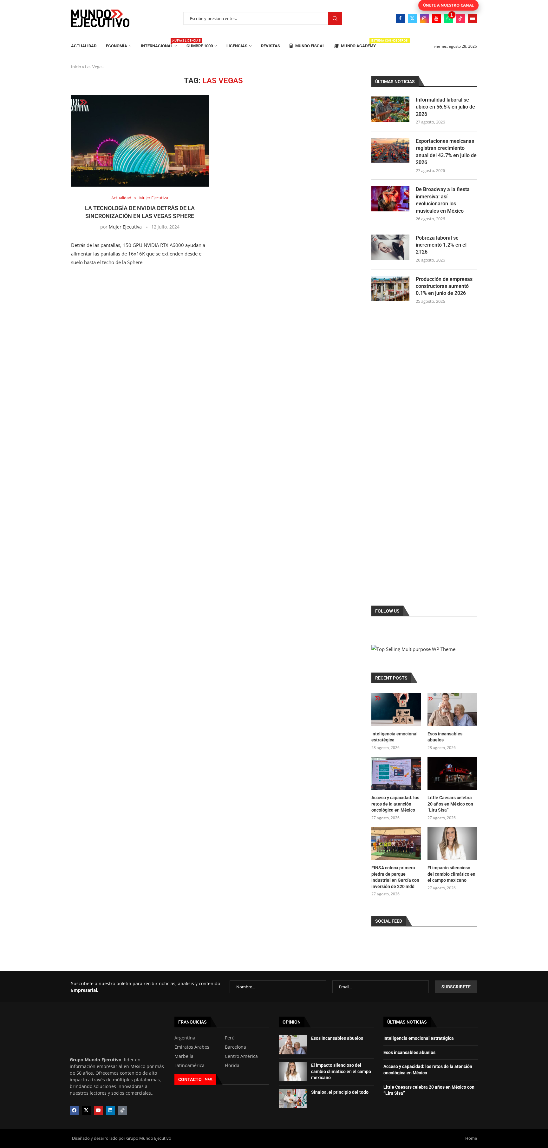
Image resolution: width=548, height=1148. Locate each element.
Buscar (335, 18)
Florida (232, 1065)
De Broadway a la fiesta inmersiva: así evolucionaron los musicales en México (443, 200)
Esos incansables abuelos (444, 737)
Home (471, 1138)
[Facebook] (400, 18)
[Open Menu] (472, 18)
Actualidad (83, 45)
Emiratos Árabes (191, 1047)
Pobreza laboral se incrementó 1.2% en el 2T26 (441, 245)
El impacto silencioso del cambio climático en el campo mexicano (451, 874)
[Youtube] (436, 18)
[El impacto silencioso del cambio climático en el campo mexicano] (452, 843)
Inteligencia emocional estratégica (394, 737)
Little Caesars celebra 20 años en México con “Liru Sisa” (450, 804)
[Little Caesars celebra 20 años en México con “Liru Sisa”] (452, 773)
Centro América (241, 1056)
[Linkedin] (110, 1110)
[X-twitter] (86, 1110)
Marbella (183, 1056)
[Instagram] (424, 18)
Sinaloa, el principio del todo (340, 1092)
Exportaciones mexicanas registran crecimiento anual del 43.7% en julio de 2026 (446, 151)
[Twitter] (412, 18)
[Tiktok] (460, 18)
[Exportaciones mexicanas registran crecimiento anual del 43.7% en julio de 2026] (390, 150)
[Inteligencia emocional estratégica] (396, 709)
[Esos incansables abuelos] (452, 709)
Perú (230, 1038)
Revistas (270, 45)
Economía (116, 45)
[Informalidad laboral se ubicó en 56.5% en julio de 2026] (390, 109)
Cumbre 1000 (199, 45)
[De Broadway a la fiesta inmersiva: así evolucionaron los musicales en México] (390, 198)
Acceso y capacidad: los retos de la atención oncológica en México (395, 804)
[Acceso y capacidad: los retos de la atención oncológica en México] (396, 773)
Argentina (184, 1038)
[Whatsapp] (448, 18)
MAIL (208, 1079)
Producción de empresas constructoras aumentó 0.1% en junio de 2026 (444, 286)
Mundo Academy (358, 43)
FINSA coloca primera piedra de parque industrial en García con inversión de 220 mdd (395, 877)
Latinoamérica (189, 1065)
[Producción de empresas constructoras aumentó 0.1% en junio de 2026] (390, 288)
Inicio (76, 67)
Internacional (159, 43)
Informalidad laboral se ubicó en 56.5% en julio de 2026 (445, 107)
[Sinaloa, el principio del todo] (293, 1098)
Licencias (236, 45)
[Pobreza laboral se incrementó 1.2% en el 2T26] (390, 247)
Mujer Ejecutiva (125, 227)
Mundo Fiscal (309, 45)
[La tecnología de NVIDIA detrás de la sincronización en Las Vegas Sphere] (140, 141)
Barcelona (235, 1047)
